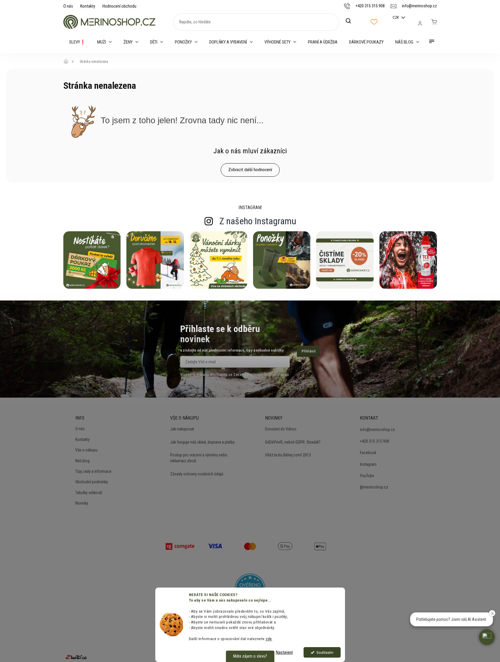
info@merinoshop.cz (377, 429)
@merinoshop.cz (374, 487)
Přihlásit (309, 351)
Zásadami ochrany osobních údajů (261, 374)
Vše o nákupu (86, 450)
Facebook (368, 452)
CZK (396, 17)
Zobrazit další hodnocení (250, 169)
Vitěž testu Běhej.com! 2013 (288, 455)
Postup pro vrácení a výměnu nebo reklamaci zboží (198, 458)
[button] (486, 637)
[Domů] (67, 61)
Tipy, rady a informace (93, 471)
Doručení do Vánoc (281, 429)
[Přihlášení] (420, 23)
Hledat (351, 21)
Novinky (81, 503)
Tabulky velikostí (88, 492)
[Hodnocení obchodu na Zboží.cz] (76, 656)
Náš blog (82, 460)
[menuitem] (77, 42)
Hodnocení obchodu (119, 6)
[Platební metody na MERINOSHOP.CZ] (180, 545)
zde (269, 638)
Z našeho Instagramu (257, 221)
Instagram (368, 464)
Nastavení (284, 652)
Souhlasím (324, 652)
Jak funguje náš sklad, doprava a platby (202, 442)
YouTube (367, 475)
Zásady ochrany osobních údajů (196, 474)
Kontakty (87, 6)
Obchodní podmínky (91, 481)
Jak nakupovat (182, 429)
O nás (68, 6)
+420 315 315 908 (374, 441)
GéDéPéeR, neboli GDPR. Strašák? (292, 442)
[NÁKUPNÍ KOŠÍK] (434, 22)
